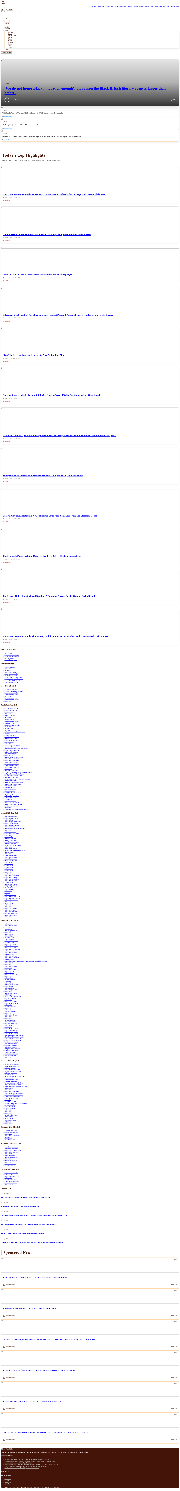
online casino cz (9, 971)
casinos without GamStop (12, 898)
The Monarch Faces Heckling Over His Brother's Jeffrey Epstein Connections (42, 556)
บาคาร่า (7, 893)
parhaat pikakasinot (10, 797)
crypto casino (8, 1174)
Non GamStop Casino (11, 682)
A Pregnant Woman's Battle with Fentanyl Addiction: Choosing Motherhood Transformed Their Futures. (56, 636)
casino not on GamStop (11, 1003)
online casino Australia (11, 941)
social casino (8, 927)
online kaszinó (8, 755)
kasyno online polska (10, 698)
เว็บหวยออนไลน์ (9, 719)
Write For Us (37, 1487)
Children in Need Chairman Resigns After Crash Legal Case (128, 6)
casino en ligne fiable (10, 990)
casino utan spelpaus (10, 857)
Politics (10, 42)
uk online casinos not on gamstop (14, 1035)
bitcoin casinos (8, 903)
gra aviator (7, 696)
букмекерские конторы (11, 655)
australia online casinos (11, 1115)
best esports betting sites (11, 1064)
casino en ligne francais (11, 818)
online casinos (8, 905)
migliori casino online (10, 884)
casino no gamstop (9, 1068)
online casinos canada (10, 911)
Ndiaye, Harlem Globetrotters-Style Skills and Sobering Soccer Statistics (25, 1466)
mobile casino (8, 934)
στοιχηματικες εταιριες (11, 1050)
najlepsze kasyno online (11, 699)
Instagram (7, 1482)
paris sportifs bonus (10, 1055)
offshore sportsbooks (10, 931)
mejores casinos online (11, 738)
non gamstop (8, 1134)
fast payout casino (9, 979)
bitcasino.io (7, 670)
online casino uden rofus (11, 802)
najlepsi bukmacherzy (10, 723)
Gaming (10, 32)
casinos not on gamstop (11, 1030)
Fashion (6, 27)
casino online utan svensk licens (13, 1093)
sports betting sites (9, 1140)
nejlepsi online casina (10, 1081)
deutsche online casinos (11, 1147)
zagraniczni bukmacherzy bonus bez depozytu (18, 772)
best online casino (9, 1020)
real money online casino (11, 1181)
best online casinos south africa (13, 1083)
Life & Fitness (12, 35)
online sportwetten (9, 910)
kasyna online (8, 728)
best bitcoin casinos (10, 1101)
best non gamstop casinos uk (12, 1071)
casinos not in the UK (10, 710)
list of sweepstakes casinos (12, 806)
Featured (7, 29)
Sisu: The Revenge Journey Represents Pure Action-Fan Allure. (34, 355)
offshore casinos (9, 852)
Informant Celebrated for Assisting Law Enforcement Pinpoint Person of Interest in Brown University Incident (58, 315)
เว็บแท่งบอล (8, 1138)
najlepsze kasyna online (11, 694)
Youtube (7, 1484)
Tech (9, 45)
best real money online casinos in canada (16, 1103)
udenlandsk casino (9, 874)
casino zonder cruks (10, 832)
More (6, 30)
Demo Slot (7, 1100)
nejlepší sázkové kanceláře (12, 1049)
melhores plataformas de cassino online (16, 748)
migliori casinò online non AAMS (14, 828)
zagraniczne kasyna (10, 801)
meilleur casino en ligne (11, 984)
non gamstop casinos (10, 848)
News (10, 39)
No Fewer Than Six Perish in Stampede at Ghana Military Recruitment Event (25, 1197)
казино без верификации (12, 656)
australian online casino (11, 1130)
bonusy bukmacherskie (11, 674)
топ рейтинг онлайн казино (13, 784)
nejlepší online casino (10, 780)
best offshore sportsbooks (12, 745)
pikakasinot (7, 807)
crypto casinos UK (10, 939)
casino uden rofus (9, 1106)
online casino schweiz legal (12, 1150)
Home (6, 18)
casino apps (7, 743)
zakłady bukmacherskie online (13, 677)
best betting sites (9, 937)
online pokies (8, 1153)
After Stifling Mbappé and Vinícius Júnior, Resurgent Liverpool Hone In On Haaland (28, 1224)
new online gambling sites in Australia (15, 1086)
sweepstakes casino (10, 787)
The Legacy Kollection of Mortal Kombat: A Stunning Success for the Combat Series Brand (49, 596)
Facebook (7, 1479)
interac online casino (10, 915)
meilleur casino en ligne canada (13, 757)
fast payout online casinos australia (14, 850)
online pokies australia (11, 1173)
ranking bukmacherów (11, 770)
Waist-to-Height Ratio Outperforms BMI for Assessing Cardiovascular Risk (26, 1459)
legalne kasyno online (10, 675)
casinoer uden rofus (10, 1011)
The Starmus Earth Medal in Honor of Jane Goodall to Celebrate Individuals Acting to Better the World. (34, 1215)
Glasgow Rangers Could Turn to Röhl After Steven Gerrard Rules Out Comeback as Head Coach (51, 395)
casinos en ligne (9, 988)
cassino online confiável (11, 750)
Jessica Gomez (17, 100)
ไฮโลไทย (7, 717)
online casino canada (10, 908)
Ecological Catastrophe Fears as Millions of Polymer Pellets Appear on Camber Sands (29, 1461)
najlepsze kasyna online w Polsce (14, 774)
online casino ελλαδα (10, 1015)
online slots (7, 901)
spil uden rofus (8, 865)
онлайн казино (9, 658)
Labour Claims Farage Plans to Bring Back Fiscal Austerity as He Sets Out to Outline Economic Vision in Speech (59, 435)
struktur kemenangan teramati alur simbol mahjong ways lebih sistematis (25, 961)
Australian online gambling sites (13, 1096)
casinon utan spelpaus (10, 1043)
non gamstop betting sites (11, 1066)
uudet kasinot (8, 733)
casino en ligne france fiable (12, 821)
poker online (8, 929)
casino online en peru (10, 740)
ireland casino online (10, 860)
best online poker (9, 791)
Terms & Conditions (54, 1487)
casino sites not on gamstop (12, 1038)
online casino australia (11, 1152)
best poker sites (9, 712)
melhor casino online (10, 840)
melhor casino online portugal (13, 804)
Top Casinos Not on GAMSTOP (14, 1076)
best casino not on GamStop (12, 996)
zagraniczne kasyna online (12, 725)
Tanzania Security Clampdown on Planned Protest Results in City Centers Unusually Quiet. (31, 1464)
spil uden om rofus (9, 735)
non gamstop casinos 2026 (12, 1069)
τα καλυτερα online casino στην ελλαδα (16, 809)
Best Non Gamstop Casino (12, 680)
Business (7, 22)
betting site (7, 1122)
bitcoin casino (8, 794)
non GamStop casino (10, 816)
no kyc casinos (8, 1088)
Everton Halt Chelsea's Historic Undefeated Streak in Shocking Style (37, 274)
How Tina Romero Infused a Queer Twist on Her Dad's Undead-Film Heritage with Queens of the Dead (54, 194)
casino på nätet (8, 835)
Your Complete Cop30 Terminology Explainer (18, 1463)
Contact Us (7, 49)
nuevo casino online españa (12, 845)
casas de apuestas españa (11, 842)
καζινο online (8, 653)
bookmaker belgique (10, 660)
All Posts (7, 20)
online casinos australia (11, 900)
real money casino (9, 1155)
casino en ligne (8, 820)
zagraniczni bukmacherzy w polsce (14, 732)
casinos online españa (10, 753)
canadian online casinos (11, 913)
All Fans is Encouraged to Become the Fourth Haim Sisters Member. (22, 1233)
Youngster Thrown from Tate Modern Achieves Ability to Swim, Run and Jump (43, 475)
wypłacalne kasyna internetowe (13, 679)
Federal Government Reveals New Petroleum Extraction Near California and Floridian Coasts (50, 515)
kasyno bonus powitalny (11, 764)
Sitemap (44, 1487)
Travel (10, 47)
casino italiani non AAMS (12, 827)
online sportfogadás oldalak (12, 1084)
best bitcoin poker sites (11, 1042)
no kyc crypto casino (10, 1073)
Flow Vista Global (14, 1487)
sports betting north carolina (12, 792)
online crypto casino (10, 672)
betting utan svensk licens (12, 949)
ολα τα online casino (10, 762)
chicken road (8, 769)
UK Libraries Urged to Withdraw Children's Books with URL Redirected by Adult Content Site (32, 113)
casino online (8, 847)
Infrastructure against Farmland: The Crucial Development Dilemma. (89, 6)
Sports (10, 44)
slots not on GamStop (10, 998)
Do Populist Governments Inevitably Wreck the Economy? (21, 1468)
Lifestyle (11, 37)
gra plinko (7, 730)
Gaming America (9, 1052)
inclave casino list (9, 715)
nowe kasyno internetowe (12, 767)
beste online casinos (10, 1022)
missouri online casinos (11, 747)
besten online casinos (10, 1183)
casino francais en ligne (11, 823)
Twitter (6, 1480)
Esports (6, 23)
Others (10, 40)
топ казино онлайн (10, 855)
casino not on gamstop (11, 1028)
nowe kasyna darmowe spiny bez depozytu (17, 779)
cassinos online (8, 837)
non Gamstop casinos (10, 786)
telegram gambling (9, 1105)
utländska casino (9, 954)
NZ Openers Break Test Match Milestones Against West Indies (20, 1206)
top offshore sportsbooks (11, 737)
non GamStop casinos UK (12, 896)
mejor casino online (10, 838)
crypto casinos (8, 864)
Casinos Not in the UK (11, 708)
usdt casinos (8, 924)
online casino (8, 669)
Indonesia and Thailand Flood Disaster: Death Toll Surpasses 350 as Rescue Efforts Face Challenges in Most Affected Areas (41, 136)
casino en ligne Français (11, 825)
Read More (6, 200)
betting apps (8, 995)
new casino (7, 981)
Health (10, 34)
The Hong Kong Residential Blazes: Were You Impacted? (20, 125)
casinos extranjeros (10, 1120)
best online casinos (10, 887)
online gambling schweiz (11, 1176)
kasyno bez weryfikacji (11, 689)
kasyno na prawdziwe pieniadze (13, 691)
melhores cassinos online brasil (13, 782)
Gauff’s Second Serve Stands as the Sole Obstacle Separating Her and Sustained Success (47, 234)
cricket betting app (9, 667)
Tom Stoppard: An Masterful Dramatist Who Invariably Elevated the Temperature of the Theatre (32, 1242)
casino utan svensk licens (11, 759)
